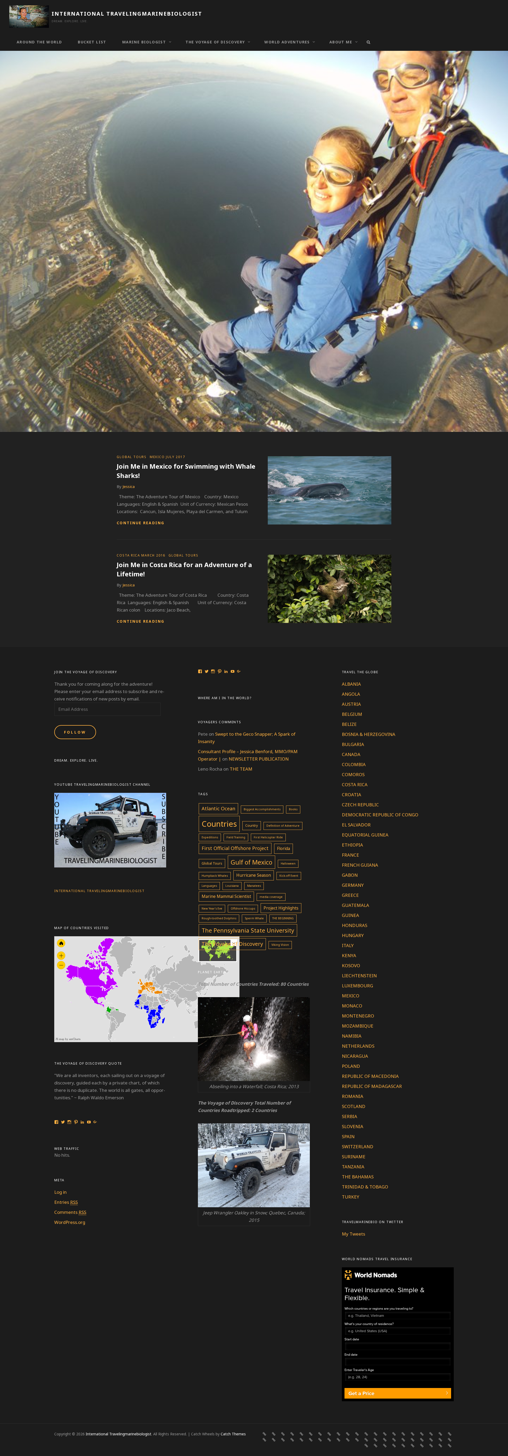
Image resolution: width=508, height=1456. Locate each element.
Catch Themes (233, 1433)
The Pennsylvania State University (248, 930)
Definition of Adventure (283, 826)
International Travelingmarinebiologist (127, 13)
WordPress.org (69, 1222)
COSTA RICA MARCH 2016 (141, 555)
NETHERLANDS (358, 1046)
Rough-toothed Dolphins (219, 918)
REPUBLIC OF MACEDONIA (370, 1076)
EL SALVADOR (356, 825)
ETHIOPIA (352, 845)
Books (293, 809)
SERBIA (349, 1116)
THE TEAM (241, 769)
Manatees (254, 886)
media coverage (271, 897)
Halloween (288, 863)
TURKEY (350, 1197)
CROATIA (351, 795)
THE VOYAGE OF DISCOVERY (215, 41)
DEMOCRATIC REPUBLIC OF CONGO (380, 815)
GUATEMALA (355, 905)
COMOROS (353, 774)
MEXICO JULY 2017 (167, 457)
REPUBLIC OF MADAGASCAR (372, 1086)
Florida (283, 848)
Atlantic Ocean (218, 808)
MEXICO (350, 996)
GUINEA (350, 915)
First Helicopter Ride (268, 837)
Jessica (129, 486)
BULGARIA (353, 744)
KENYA (349, 955)
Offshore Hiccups (243, 908)
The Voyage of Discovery (232, 943)
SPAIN (348, 1136)
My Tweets (353, 1234)
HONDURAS (354, 925)
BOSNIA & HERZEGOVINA (368, 734)
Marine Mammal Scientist (226, 896)
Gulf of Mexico (251, 862)
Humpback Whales (215, 876)
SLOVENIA (352, 1126)
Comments (70, 1212)
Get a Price (361, 1393)
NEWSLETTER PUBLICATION (259, 759)
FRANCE (350, 855)
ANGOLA (351, 694)
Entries (66, 1202)
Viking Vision (280, 945)
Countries (219, 824)
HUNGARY (353, 935)
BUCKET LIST (92, 41)
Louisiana (232, 886)
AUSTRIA (351, 704)
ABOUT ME (340, 41)
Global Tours (212, 863)
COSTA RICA (355, 784)
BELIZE (349, 724)
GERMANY (353, 885)
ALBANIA (351, 684)
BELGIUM (352, 714)
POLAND (351, 1066)
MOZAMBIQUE (357, 1026)
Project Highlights (281, 908)
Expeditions (210, 837)
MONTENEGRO (358, 1016)
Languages (209, 886)
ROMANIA (352, 1096)
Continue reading (140, 522)
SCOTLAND (353, 1106)
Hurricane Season (253, 875)
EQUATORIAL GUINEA (365, 835)
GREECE (350, 895)
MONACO (352, 1006)
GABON (350, 875)
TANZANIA (353, 1167)
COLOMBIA (354, 764)
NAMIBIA (351, 1036)
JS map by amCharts (68, 1039)
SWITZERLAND (357, 1146)
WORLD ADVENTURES (287, 41)
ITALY (348, 945)
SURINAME (353, 1157)
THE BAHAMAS (358, 1177)
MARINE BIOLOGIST (144, 41)
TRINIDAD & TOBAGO (365, 1187)
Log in (60, 1192)
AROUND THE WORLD (39, 41)
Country (251, 825)
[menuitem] (167, 1000)
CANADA (351, 754)
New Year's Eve (212, 908)
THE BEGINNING (283, 918)
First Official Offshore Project (235, 848)
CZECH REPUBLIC (360, 805)
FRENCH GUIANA (360, 865)
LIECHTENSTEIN (359, 976)
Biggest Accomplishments (262, 809)
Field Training (235, 837)
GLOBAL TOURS (132, 457)
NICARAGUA (355, 1056)
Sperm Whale (254, 918)
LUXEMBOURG (357, 986)
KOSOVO (351, 965)
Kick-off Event (288, 876)
